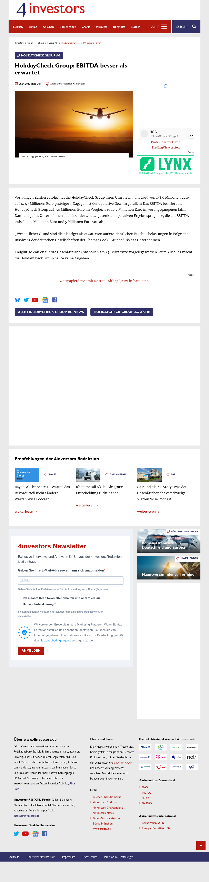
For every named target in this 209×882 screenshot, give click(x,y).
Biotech (135, 27)
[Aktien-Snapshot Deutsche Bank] (145, 757)
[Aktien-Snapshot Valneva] (176, 767)
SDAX (146, 798)
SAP (173, 474)
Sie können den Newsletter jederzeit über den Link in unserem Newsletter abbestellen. (60, 614)
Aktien (33, 27)
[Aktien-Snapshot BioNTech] (176, 747)
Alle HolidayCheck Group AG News (51, 312)
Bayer (53, 474)
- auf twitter (78, 84)
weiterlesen (24, 511)
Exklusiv (18, 27)
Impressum (68, 857)
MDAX (146, 792)
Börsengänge (68, 27)
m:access (101, 27)
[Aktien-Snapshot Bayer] (161, 747)
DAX (145, 787)
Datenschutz (89, 857)
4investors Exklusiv (105, 802)
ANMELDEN (31, 650)
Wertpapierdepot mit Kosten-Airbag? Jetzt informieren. (104, 281)
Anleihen (48, 27)
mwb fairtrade (102, 829)
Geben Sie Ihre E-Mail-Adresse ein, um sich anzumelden (61, 570)
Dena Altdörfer (64, 84)
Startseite (14, 857)
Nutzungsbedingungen (54, 640)
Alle (155, 26)
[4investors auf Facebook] (54, 300)
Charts (86, 27)
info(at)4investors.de (26, 815)
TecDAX (147, 803)
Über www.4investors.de (41, 857)
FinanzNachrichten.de (106, 818)
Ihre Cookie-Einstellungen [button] (118, 857)
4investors (19, 42)
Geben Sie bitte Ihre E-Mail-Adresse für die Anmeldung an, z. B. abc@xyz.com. (63, 589)
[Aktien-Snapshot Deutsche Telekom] (161, 757)
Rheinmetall (118, 474)
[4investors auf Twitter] (26, 300)
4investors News (103, 813)
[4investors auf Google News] (45, 300)
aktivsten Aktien (123, 762)
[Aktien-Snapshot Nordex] (145, 767)
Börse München (103, 823)
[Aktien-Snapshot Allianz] (145, 747)
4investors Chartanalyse (108, 807)
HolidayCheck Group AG (47, 42)
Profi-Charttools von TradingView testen (165, 145)
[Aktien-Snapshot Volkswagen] (192, 767)
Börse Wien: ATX (153, 823)
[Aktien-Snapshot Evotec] (176, 757)
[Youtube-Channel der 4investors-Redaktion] (35, 300)
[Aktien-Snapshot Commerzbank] (192, 747)
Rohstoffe (119, 27)
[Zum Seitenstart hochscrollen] (201, 845)
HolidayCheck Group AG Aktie (122, 312)
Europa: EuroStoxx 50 (156, 828)
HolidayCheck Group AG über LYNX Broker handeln (165, 173)
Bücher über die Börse (107, 797)
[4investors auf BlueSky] (17, 300)
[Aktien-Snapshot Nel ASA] (192, 757)
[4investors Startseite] (50, 10)
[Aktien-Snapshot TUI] (161, 767)
